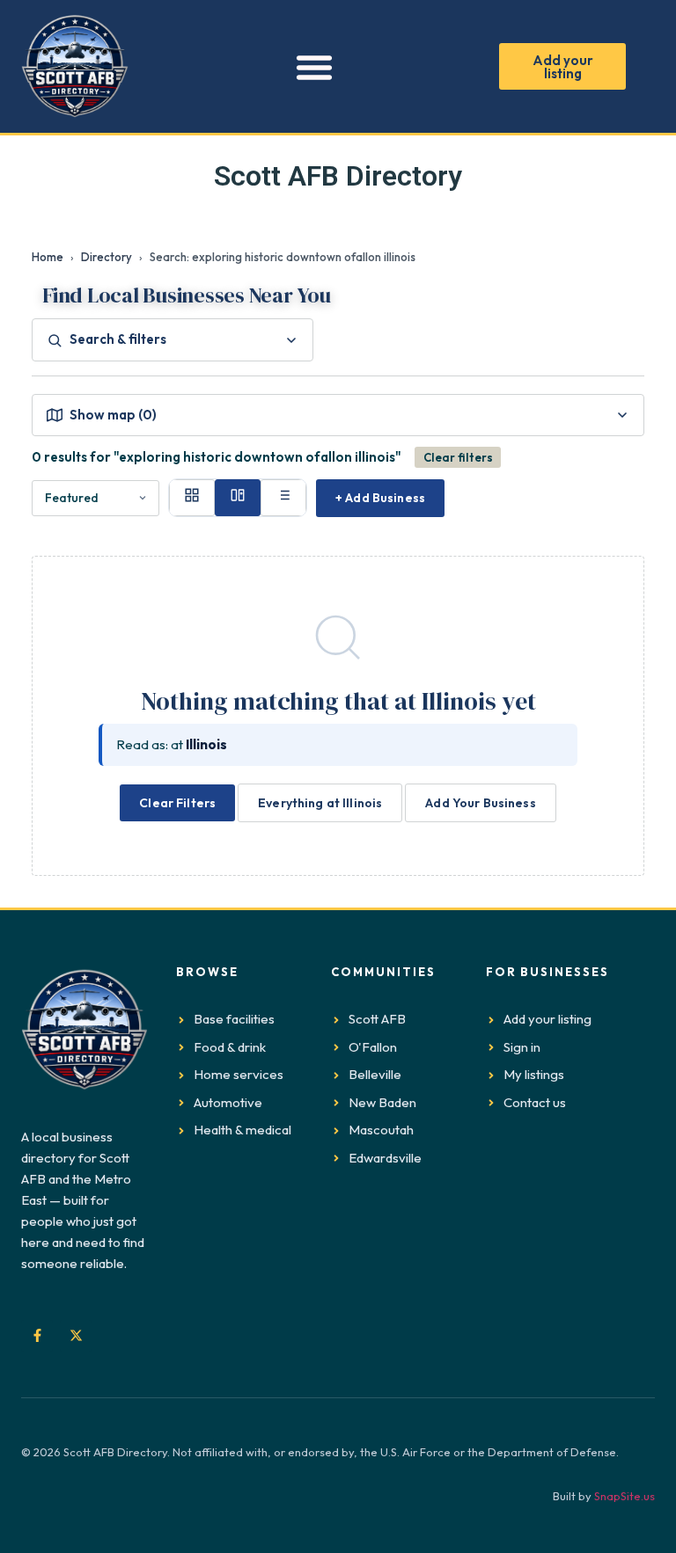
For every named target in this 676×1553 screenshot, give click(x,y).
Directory (106, 257)
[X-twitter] (76, 1336)
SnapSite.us (624, 1496)
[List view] (283, 497)
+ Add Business (380, 498)
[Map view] (238, 497)
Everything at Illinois (320, 803)
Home (47, 257)
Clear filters (458, 457)
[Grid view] (192, 497)
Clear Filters (177, 803)
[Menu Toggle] (314, 66)
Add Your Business (480, 803)
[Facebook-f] (37, 1336)
